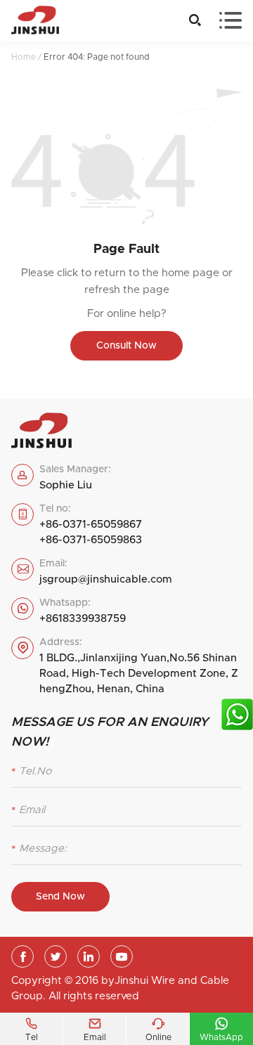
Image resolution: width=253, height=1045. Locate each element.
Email (95, 1028)
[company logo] (35, 21)
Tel (32, 1028)
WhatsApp (221, 1028)
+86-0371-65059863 (90, 540)
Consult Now (126, 346)
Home (23, 57)
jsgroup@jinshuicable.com (105, 579)
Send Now (60, 897)
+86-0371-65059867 (90, 524)
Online (158, 1028)
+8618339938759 (82, 619)
